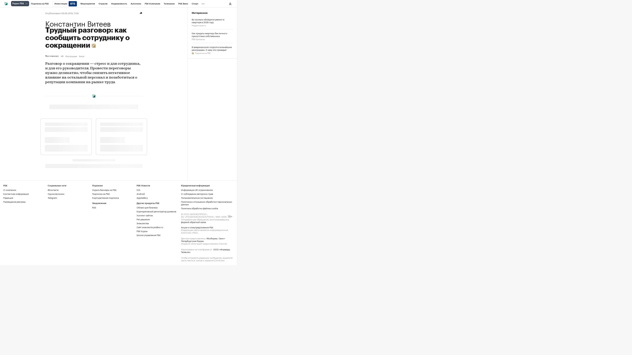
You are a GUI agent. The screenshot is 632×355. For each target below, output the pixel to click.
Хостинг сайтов (145, 215)
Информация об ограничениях (197, 189)
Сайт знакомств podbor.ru (150, 227)
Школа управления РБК (149, 235)
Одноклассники (56, 193)
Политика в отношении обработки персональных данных (206, 203)
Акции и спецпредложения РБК (197, 227)
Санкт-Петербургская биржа (203, 239)
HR (62, 56)
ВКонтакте (53, 189)
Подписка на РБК (202, 52)
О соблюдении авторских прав (197, 193)
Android (141, 193)
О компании (9, 189)
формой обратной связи (193, 222)
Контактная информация (16, 193)
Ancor (82, 56)
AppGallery (142, 197)
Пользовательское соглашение (197, 197)
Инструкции (71, 56)
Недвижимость (199, 25)
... (203, 3)
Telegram (52, 197)
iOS (138, 189)
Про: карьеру (52, 56)
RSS (94, 207)
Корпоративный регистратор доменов (156, 211)
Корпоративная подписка (105, 197)
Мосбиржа (212, 238)
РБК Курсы (142, 231)
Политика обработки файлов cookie (199, 208)
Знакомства (143, 223)
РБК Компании (198, 39)
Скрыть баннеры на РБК (104, 189)
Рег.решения (143, 219)
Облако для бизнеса (147, 207)
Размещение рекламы (14, 201)
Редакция (8, 197)
